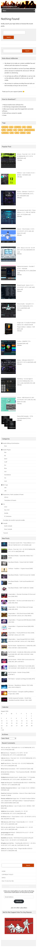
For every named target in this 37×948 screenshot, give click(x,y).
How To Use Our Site (8, 881)
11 (6, 720)
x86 (5, 490)
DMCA (3, 877)
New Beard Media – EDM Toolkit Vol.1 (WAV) (20, 587)
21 (21, 723)
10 (1, 720)
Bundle (9, 129)
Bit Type (5, 485)
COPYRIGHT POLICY (7, 874)
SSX (5, 471)
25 (6, 725)
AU (24, 126)
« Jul (2, 730)
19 (11, 723)
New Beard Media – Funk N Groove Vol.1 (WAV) (21, 575)
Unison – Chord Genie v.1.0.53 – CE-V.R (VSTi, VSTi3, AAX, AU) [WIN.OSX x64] (26, 231)
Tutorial (5, 533)
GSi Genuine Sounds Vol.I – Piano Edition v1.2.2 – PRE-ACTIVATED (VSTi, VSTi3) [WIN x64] (26, 212)
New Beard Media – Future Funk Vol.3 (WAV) (20, 562)
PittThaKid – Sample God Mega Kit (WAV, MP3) (21, 678)
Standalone (7, 474)
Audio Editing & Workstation (11, 443)
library (29, 126)
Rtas (5, 468)
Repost (23, 132)
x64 (5, 487)
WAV (17, 132)
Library (6, 497)
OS (4, 504)
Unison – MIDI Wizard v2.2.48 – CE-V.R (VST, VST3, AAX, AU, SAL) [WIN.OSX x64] (26, 399)
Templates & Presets (10, 500)
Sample (5, 523)
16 (31, 720)
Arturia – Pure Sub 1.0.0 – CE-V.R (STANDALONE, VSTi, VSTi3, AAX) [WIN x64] (26, 156)
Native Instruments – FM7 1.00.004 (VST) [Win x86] (19, 768)
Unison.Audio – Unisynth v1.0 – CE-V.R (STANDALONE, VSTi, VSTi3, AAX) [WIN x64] (25, 306)
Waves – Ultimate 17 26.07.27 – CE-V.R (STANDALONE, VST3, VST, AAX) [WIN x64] (26, 193)
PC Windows (7, 516)
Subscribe (19, 901)
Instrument (5, 132)
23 (31, 723)
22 (26, 723)
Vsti (12, 132)
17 (1, 723)
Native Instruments (29, 129)
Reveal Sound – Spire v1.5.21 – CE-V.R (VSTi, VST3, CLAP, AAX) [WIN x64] (26, 287)
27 (16, 725)
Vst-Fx (20, 129)
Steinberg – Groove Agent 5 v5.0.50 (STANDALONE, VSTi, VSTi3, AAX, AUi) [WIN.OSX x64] (26, 381)
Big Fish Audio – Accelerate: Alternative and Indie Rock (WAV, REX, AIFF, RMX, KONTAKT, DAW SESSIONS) (22, 654)
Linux (5, 506)
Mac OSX (6, 510)
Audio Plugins (7, 449)
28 (21, 725)
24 (1, 725)
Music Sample (8, 529)
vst (15, 129)
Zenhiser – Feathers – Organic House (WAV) (20, 568)
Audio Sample (8, 526)
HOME (3, 871)
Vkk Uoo (3, 747)
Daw (5, 446)
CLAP (5, 462)
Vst (5, 478)
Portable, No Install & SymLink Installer (14, 520)
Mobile (6, 513)
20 (16, 723)
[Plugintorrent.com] (18, 8)
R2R (4, 129)
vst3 (11, 126)
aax (29, 132)
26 (11, 725)
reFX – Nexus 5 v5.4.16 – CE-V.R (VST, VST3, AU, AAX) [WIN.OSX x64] (26, 250)
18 (6, 723)
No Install (5, 126)
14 (21, 720)
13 (16, 720)
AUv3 (5, 458)
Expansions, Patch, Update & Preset (13, 494)
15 (26, 720)
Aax (5, 452)
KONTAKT (17, 126)
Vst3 (5, 481)
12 (11, 720)
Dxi (5, 465)
